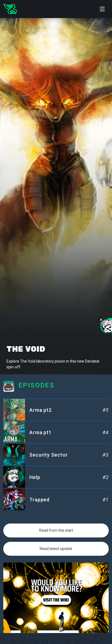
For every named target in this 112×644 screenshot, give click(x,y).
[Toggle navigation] (102, 9)
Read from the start (56, 530)
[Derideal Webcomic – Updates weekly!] (10, 9)
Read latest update (56, 548)
